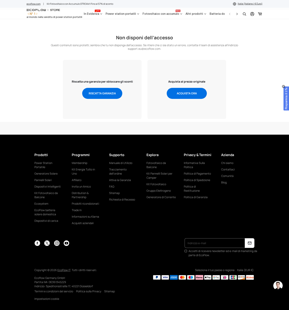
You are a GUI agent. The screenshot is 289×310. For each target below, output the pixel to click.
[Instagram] (57, 243)
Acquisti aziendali (83, 223)
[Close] (283, 86)
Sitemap (114, 193)
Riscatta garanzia (102, 93)
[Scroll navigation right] (237, 14)
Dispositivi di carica (46, 221)
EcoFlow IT (63, 270)
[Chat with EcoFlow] (278, 285)
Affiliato (76, 180)
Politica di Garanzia (196, 197)
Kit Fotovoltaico (156, 184)
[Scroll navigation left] (230, 14)
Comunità (227, 176)
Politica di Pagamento (197, 173)
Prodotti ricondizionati (85, 203)
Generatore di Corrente (161, 197)
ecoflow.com (33, 4)
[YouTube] (66, 243)
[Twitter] (47, 243)
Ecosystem (41, 203)
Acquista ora (187, 93)
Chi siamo (227, 163)
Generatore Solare (46, 173)
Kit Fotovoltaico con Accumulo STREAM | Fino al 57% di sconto (80, 4)
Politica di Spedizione (197, 180)
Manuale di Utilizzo (120, 163)
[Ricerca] (244, 14)
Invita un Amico (81, 186)
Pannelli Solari (43, 180)
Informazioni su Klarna (85, 216)
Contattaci (228, 169)
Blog (224, 182)
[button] (286, 98)
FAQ (111, 186)
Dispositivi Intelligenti (47, 186)
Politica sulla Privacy (88, 291)
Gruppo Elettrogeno (158, 190)
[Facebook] (37, 243)
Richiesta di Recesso (122, 199)
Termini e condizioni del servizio (53, 291)
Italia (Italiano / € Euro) (250, 3)
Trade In (77, 210)
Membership (79, 163)
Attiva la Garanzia (120, 180)
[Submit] (249, 243)
